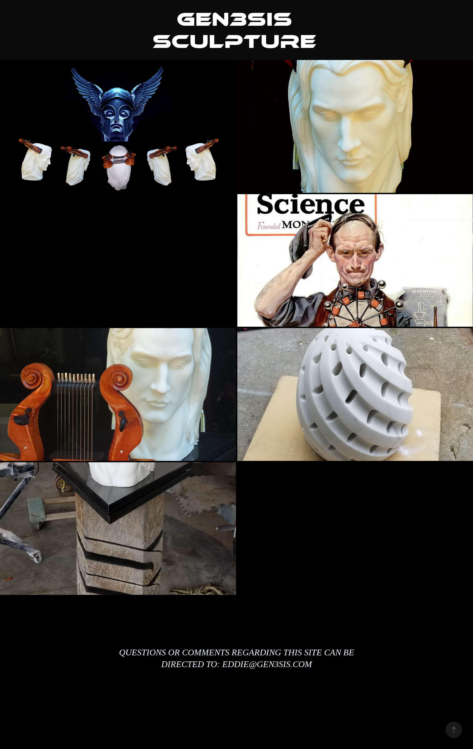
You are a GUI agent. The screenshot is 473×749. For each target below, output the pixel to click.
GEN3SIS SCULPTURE (234, 30)
